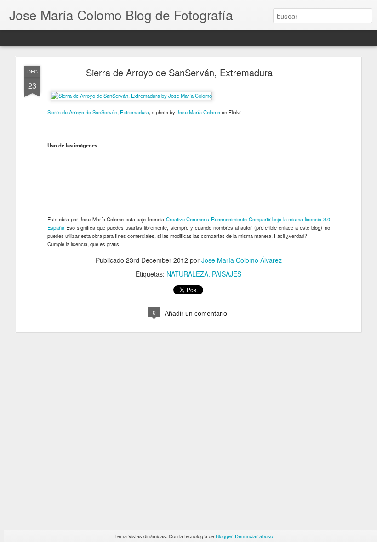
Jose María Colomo (198, 112)
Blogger (224, 536)
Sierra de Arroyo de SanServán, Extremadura (179, 72)
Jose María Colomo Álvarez (241, 260)
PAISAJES (226, 273)
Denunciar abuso (254, 536)
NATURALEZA (187, 273)
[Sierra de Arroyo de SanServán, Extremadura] (131, 95)
